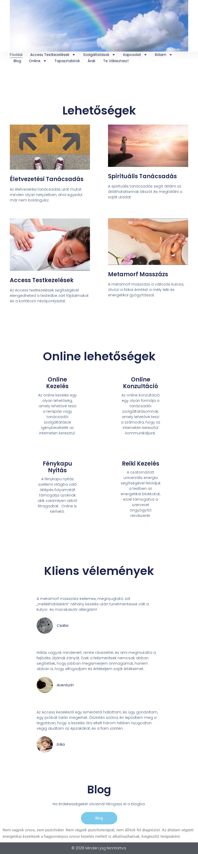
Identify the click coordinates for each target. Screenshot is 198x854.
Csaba (62, 625)
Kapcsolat (132, 54)
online (34, 60)
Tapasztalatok (67, 60)
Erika (61, 744)
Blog (17, 60)
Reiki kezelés (140, 464)
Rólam (160, 54)
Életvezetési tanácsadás (47, 179)
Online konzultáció (140, 383)
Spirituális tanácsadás (142, 176)
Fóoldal (16, 54)
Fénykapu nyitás (57, 467)
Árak (91, 60)
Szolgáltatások (96, 54)
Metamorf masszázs (138, 274)
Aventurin (65, 685)
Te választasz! (116, 60)
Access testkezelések (49, 54)
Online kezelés (57, 383)
